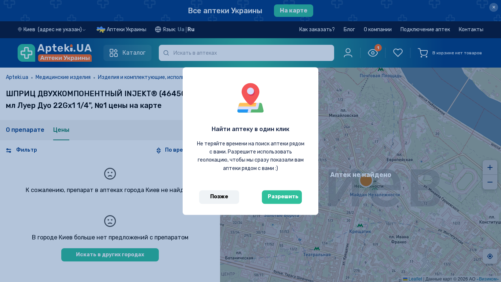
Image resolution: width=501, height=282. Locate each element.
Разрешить (283, 197)
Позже (219, 197)
